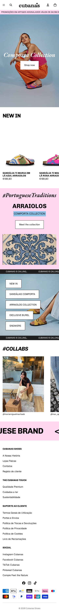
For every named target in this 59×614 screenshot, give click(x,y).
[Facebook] (24, 583)
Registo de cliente (12, 471)
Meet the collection (29, 224)
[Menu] (4, 5)
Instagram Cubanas (13, 554)
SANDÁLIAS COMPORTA (22, 294)
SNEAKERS (15, 325)
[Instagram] (29, 583)
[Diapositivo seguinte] (52, 152)
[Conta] (47, 5)
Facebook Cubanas (13, 559)
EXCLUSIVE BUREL (19, 315)
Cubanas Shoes (33, 608)
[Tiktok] (35, 583)
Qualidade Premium (13, 486)
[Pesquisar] (10, 5)
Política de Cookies (13, 533)
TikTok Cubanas (11, 564)
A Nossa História (11, 455)
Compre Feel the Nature (15, 575)
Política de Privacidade (15, 528)
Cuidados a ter (10, 491)
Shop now (29, 65)
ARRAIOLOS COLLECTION (23, 304)
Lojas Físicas (9, 460)
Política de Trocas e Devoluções (19, 523)
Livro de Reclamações (14, 538)
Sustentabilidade (11, 497)
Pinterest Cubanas (12, 569)
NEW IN (14, 283)
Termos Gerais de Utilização (17, 512)
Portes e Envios (11, 517)
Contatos (7, 466)
